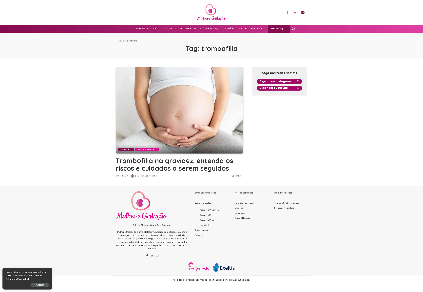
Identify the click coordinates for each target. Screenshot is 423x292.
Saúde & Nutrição (146, 149)
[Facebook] (287, 12)
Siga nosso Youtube (274, 88)
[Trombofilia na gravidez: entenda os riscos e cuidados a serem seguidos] (179, 110)
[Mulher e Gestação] (211, 12)
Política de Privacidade (18, 279)
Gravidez (126, 149)
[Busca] (293, 29)
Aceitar (40, 285)
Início (121, 41)
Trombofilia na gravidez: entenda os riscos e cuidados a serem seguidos (174, 164)
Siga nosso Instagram (275, 81)
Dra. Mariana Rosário (146, 176)
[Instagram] (295, 12)
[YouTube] (303, 12)
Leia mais (236, 176)
